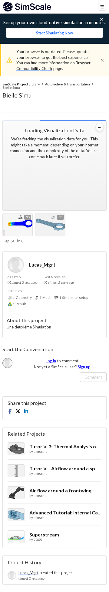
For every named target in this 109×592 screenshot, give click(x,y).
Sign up (84, 366)
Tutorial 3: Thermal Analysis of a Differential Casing (65, 446)
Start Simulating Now (54, 32)
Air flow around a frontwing (60, 490)
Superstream (44, 534)
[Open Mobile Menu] (102, 7)
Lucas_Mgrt (42, 264)
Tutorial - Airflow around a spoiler (65, 468)
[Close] (102, 60)
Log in (51, 360)
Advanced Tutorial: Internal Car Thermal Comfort (65, 512)
